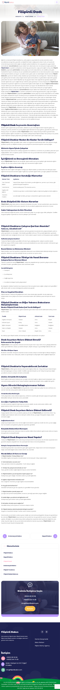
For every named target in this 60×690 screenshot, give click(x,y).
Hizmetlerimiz (29, 16)
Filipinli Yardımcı (9, 570)
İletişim (30, 609)
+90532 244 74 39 (30, 600)
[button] (56, 2)
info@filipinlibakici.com (30, 603)
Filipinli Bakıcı (8, 553)
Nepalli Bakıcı (47, 536)
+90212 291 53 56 (30, 596)
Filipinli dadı (5, 68)
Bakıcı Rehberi (39, 642)
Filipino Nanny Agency (42, 646)
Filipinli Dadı (8, 561)
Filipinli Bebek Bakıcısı (11, 574)
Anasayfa (18, 16)
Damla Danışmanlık (41, 639)
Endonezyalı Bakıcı (15, 536)
